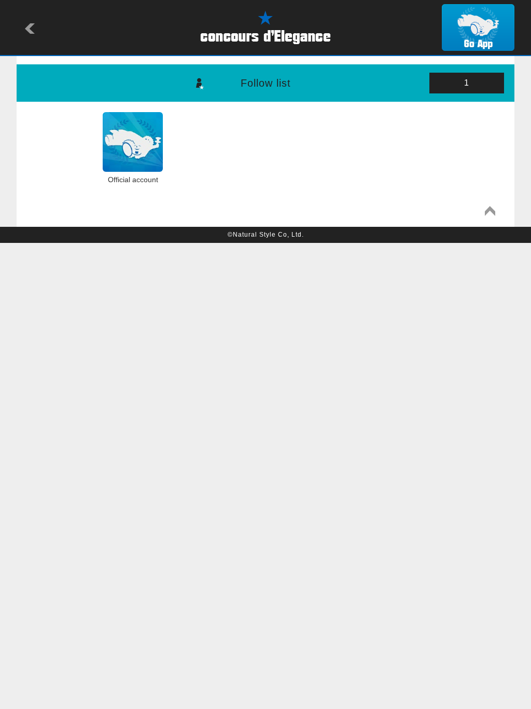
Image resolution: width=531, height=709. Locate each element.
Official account (133, 179)
